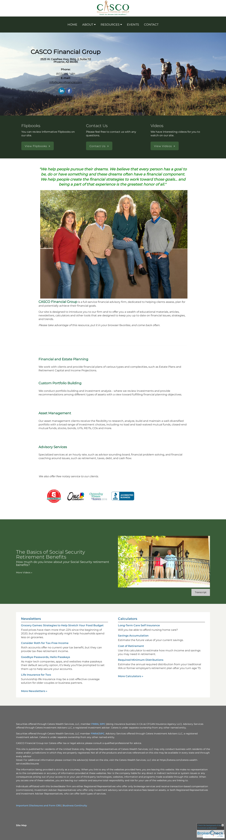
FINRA (95, 723)
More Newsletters (34, 691)
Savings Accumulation (133, 635)
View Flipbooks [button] (36, 146)
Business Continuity (75, 805)
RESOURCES (110, 24)
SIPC (102, 723)
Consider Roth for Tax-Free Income (44, 643)
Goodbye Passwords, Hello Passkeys (45, 657)
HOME (72, 24)
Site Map (21, 825)
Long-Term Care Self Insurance (139, 625)
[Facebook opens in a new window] (69, 91)
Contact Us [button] (98, 146)
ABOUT (87, 24)
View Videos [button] (163, 146)
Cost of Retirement (131, 646)
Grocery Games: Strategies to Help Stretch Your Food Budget (62, 625)
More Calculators (130, 676)
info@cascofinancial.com (65, 82)
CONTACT (151, 24)
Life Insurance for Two (36, 674)
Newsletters (31, 619)
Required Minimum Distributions (140, 659)
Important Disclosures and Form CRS (38, 805)
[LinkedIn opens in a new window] (61, 91)
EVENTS (133, 24)
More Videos (24, 572)
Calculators (127, 619)
